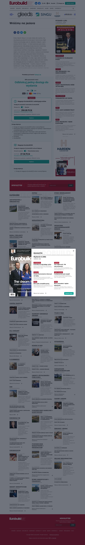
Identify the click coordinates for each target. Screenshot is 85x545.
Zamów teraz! (69, 293)
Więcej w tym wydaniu (40, 293)
